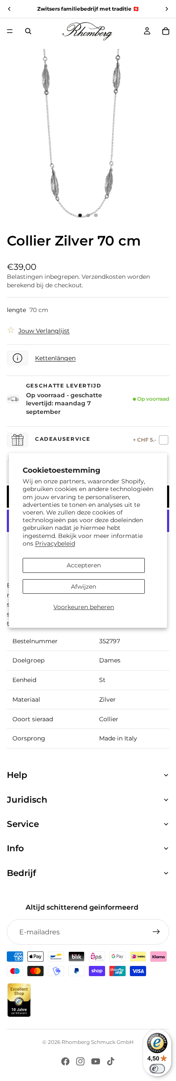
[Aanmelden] (156, 932)
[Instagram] (80, 1061)
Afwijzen (83, 586)
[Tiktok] (111, 1061)
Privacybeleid (55, 543)
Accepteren (84, 565)
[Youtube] (96, 1061)
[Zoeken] (28, 31)
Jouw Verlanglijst (44, 331)
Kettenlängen (55, 358)
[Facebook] (65, 1061)
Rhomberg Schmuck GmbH (98, 1042)
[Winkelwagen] (165, 31)
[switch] (157, 1068)
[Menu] (10, 31)
